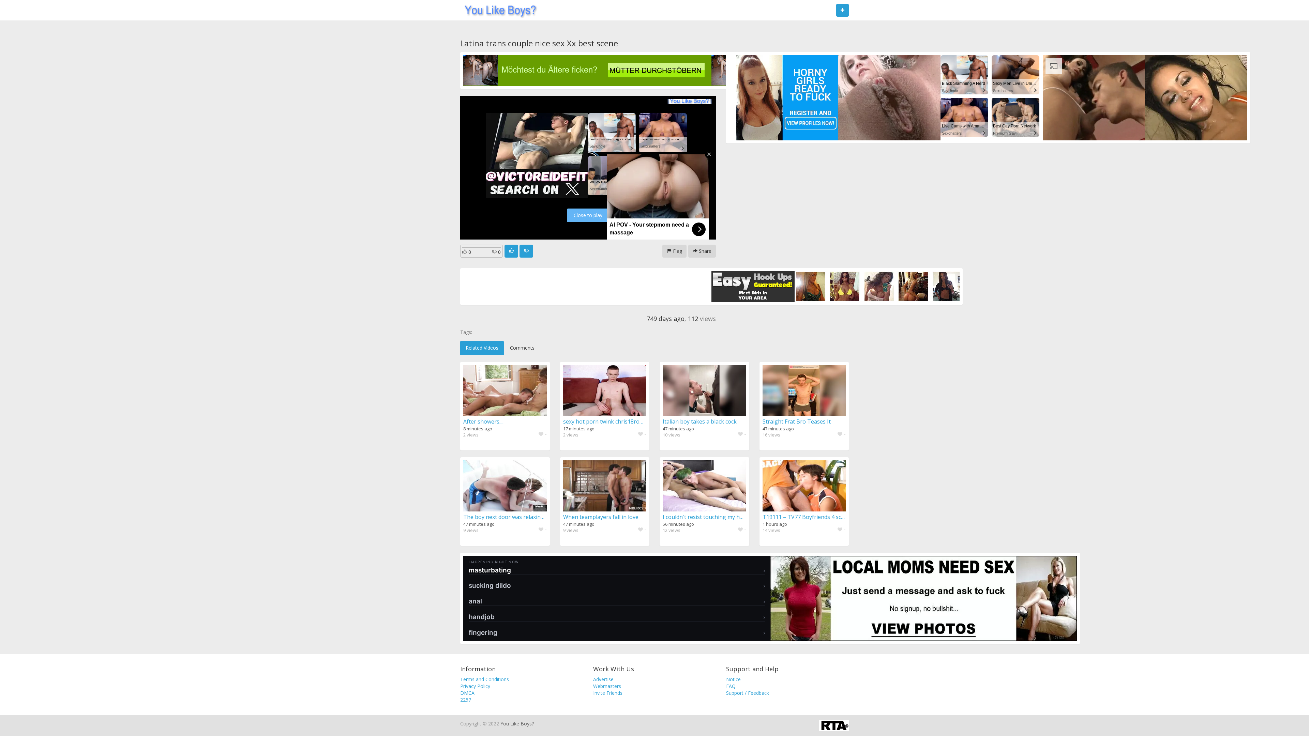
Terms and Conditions (484, 679)
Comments (522, 347)
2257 (465, 699)
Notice (733, 679)
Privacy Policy (475, 686)
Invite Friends (607, 693)
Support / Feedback (747, 693)
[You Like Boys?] (498, 10)
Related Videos (482, 347)
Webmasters (607, 686)
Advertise (603, 679)
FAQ (731, 686)
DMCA (467, 693)
